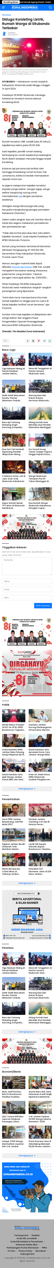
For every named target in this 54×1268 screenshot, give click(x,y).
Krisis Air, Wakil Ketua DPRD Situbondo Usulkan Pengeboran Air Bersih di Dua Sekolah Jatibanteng (39, 777)
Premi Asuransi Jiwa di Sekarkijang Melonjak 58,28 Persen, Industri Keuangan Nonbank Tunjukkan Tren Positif (40, 1144)
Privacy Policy (25, 1251)
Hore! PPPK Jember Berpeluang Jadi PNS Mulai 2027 (12, 822)
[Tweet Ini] (33, 341)
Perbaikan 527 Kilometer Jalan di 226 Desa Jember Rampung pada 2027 (40, 871)
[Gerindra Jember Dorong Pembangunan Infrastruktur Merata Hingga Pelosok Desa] (40, 715)
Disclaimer (40, 1251)
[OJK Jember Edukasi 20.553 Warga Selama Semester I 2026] (40, 1107)
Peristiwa (6, 15)
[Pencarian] (50, 7)
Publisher (12, 33)
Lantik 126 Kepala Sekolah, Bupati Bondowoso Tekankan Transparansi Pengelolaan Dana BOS (40, 847)
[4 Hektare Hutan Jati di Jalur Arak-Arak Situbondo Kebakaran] (13, 466)
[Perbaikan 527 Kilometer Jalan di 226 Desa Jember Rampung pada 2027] (40, 859)
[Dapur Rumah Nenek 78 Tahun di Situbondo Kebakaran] (13, 493)
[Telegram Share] (44, 341)
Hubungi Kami (27, 1254)
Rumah (16, 267)
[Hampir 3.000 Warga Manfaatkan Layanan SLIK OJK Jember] (13, 1132)
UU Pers (11, 1251)
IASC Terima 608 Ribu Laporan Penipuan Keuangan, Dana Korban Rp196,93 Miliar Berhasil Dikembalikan (13, 1119)
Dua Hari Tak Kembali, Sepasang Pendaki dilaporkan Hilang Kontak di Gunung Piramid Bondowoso (13, 452)
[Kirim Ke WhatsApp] (50, 341)
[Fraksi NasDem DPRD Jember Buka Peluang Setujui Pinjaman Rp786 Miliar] (13, 740)
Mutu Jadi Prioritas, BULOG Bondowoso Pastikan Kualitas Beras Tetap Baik (12, 1094)
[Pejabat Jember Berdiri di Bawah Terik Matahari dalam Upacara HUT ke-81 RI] (13, 834)
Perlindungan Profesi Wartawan (23, 1247)
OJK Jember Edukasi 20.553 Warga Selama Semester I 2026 (40, 1119)
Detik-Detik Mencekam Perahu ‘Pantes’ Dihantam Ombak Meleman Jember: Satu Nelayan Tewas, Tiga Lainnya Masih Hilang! (13, 398)
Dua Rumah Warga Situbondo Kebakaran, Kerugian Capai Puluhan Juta (40, 505)
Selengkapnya (26, 788)
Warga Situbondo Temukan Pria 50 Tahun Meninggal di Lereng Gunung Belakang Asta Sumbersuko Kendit (38, 478)
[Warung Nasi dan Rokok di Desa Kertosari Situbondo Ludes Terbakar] (40, 386)
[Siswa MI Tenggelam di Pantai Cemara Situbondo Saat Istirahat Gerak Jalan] (40, 359)
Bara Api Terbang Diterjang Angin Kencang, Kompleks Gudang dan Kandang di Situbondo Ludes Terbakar (13, 425)
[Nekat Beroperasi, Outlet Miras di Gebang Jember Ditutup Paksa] (13, 859)
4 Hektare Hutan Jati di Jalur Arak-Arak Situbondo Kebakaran (13, 478)
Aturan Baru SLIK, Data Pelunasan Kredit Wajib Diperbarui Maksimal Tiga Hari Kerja (40, 1094)
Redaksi (35, 1235)
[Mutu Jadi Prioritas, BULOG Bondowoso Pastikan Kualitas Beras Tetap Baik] (13, 1082)
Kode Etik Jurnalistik (27, 1238)
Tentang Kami (21, 1235)
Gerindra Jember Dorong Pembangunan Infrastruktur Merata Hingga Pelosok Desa (40, 727)
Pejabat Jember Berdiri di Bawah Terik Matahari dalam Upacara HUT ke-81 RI (13, 847)
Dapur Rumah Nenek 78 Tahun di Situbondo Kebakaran (13, 505)
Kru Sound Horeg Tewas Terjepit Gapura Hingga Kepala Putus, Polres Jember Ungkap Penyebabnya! (40, 452)
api (20, 196)
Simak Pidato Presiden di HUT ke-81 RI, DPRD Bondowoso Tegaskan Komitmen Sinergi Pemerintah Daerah (13, 727)
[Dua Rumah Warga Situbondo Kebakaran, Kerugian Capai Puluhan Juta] (40, 493)
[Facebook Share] (28, 341)
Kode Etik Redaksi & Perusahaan (27, 1241)
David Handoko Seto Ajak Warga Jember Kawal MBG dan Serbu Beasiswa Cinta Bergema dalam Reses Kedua (13, 777)
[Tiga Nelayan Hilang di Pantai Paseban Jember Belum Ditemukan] (13, 359)
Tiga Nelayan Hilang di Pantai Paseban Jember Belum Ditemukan (13, 371)
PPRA (44, 1247)
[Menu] (4, 7)
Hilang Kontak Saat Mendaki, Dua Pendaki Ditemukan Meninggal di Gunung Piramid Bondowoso (40, 425)
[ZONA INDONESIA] (24, 7)
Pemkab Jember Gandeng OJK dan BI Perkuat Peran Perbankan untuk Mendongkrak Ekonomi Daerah (40, 822)
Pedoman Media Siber (27, 1244)
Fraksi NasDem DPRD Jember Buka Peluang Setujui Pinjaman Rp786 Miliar (13, 752)
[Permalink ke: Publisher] (4, 33)
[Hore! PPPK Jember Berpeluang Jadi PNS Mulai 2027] (13, 810)
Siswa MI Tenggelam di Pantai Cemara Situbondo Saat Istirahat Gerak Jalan (40, 371)
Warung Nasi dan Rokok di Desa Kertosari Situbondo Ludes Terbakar (39, 398)
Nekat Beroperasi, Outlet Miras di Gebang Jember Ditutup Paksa (11, 871)
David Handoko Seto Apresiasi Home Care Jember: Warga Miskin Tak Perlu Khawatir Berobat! (40, 752)
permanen (26, 267)
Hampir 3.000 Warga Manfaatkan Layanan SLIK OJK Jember (13, 1144)
